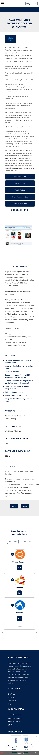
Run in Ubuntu (20, 183)
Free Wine (27, 542)
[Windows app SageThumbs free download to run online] (10, 39)
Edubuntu (19, 587)
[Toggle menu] (2, 3)
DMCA (10, 725)
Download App (20, 177)
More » (19, 627)
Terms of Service (14, 721)
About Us (11, 697)
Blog (9, 704)
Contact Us (12, 701)
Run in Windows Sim (20, 197)
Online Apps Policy (15, 715)
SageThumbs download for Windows (19, 23)
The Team (11, 694)
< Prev (14, 506)
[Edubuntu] (20, 580)
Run (19, 567)
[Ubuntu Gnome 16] (20, 554)
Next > (25, 506)
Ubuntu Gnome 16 (19, 562)
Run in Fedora (20, 190)
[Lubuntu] (20, 605)
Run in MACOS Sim (20, 204)
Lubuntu (19, 613)
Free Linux (12, 542)
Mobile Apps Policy (15, 718)
